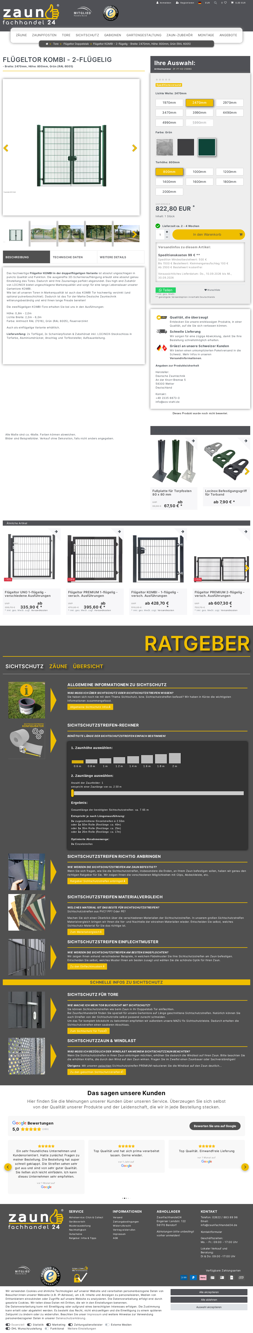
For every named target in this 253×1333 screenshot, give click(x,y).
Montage (206, 35)
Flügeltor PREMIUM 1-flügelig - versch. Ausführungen (93, 594)
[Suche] (215, 3)
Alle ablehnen (209, 1299)
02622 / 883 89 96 (225, 1217)
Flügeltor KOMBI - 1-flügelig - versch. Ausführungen (155, 594)
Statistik (38, 1324)
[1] (105, 760)
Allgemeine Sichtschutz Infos (89, 706)
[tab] (26, 256)
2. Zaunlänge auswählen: (92, 776)
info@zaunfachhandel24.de (219, 1225)
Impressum (119, 1234)
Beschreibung (17, 257)
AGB (115, 1238)
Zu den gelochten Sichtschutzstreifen (95, 1071)
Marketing (59, 1324)
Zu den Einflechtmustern (86, 966)
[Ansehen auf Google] (46, 1187)
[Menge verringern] (167, 237)
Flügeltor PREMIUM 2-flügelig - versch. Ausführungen (220, 594)
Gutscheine (75, 1234)
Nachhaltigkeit (77, 1229)
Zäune (21, 35)
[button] (8, 1167)
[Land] (199, 3)
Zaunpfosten (44, 35)
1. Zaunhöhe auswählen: (92, 748)
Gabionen (112, 35)
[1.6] (147, 759)
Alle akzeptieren (209, 1292)
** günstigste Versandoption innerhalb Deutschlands (185, 297)
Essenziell (17, 1324)
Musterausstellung (80, 1225)
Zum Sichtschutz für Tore (87, 1030)
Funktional (57, 1328)
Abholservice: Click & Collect (86, 1217)
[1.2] (119, 760)
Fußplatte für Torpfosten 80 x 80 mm (172, 492)
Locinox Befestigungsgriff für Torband (226, 492)
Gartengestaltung (143, 35)
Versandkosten (39, 610)
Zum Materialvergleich (85, 931)
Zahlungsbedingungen (126, 1221)
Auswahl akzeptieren (209, 1307)
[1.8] (160, 758)
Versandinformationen (185, 358)
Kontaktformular (211, 1231)
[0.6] (77, 761)
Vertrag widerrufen (124, 1229)
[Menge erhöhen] (167, 232)
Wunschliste (213, 290)
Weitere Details (113, 257)
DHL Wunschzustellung (26, 1328)
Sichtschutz (87, 35)
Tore (66, 35)
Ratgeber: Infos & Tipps (82, 1238)
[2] (174, 758)
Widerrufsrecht (122, 1225)
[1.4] (133, 759)
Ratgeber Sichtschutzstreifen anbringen (97, 881)
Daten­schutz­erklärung (70, 1318)
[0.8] (91, 761)
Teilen (167, 290)
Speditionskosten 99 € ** (179, 255)
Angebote (228, 35)
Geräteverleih (77, 1221)
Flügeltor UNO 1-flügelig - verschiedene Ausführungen (28, 594)
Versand (118, 1217)
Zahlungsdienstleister (88, 1324)
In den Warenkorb (207, 234)
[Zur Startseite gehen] (47, 43)
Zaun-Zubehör (180, 35)
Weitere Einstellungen (82, 1328)
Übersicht (88, 666)
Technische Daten (68, 257)
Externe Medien (121, 1324)
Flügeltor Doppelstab (76, 43)
